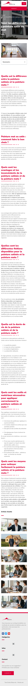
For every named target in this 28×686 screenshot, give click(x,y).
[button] (24, 62)
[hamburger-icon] (24, 3)
